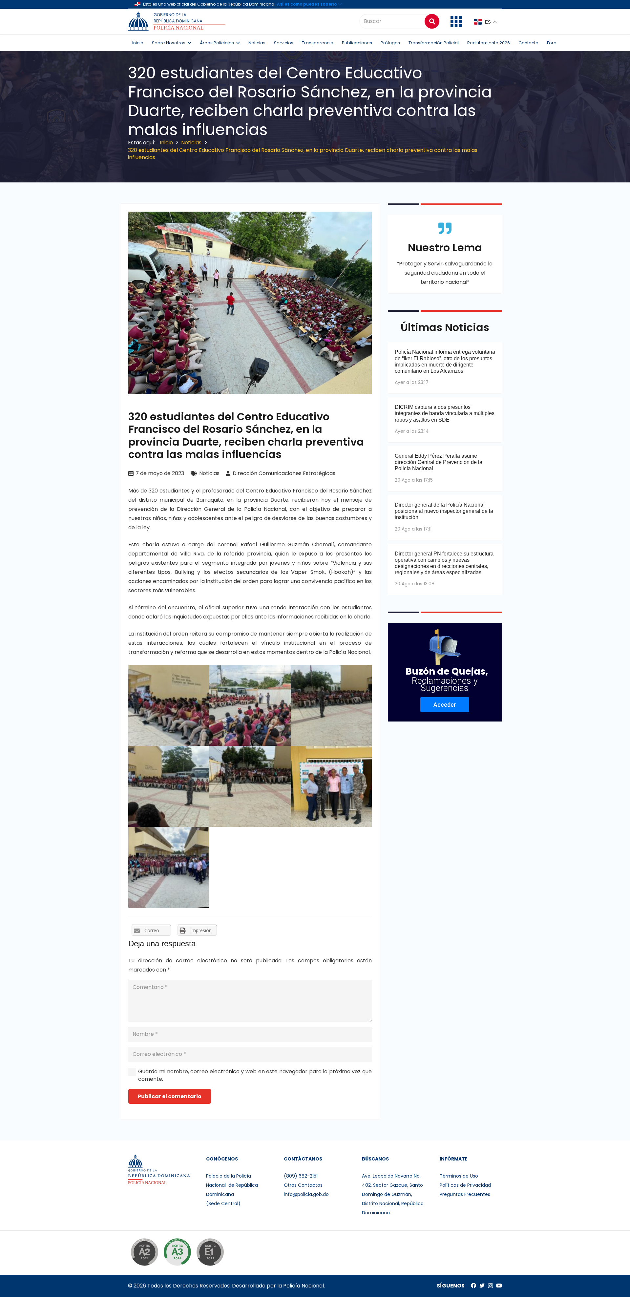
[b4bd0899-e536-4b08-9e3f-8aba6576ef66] (331, 786)
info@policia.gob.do (306, 1194)
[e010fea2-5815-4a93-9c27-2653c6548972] (331, 705)
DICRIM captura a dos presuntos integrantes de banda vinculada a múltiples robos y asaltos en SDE (444, 413)
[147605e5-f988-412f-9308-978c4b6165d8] (168, 705)
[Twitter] (482, 1285)
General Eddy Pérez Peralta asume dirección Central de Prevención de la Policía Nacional (438, 462)
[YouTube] (499, 1285)
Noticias (209, 473)
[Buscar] (432, 21)
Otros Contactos (303, 1185)
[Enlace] (177, 21)
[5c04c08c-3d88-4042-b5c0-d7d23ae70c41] (168, 786)
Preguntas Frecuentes (465, 1194)
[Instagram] (490, 1286)
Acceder (444, 704)
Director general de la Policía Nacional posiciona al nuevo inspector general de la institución (444, 511)
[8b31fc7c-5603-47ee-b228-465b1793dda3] (249, 705)
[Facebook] (473, 1285)
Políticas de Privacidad (465, 1185)
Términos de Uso (459, 1176)
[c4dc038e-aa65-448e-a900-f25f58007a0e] (249, 786)
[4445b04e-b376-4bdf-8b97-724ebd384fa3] (168, 867)
